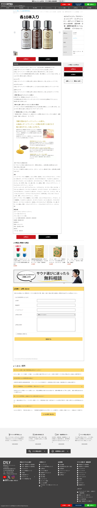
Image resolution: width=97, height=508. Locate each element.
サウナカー (81, 482)
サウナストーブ (82, 472)
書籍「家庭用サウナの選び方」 (86, 501)
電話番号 (17, 305)
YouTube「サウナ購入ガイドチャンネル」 (49, 485)
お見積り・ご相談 (66, 4)
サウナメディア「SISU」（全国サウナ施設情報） (87, 492)
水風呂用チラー (25, 474)
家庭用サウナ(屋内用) (84, 464)
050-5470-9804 (9, 472)
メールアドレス (19, 310)
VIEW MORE (15, 444)
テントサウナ (82, 470)
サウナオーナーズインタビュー (86, 497)
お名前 (16, 300)
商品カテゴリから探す (25, 462)
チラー (80, 480)
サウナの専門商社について (47, 466)
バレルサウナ (25, 468)
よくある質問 (44, 482)
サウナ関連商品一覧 (26, 478)
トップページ (44, 464)
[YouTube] (4, 477)
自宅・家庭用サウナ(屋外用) (28, 466)
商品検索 (21, 7)
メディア (79, 488)
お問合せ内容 (18, 324)
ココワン (75, 38)
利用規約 (19, 333)
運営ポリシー (63, 472)
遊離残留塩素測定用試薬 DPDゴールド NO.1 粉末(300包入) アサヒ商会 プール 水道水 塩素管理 (39, 261)
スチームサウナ (82, 476)
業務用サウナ (82, 484)
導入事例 (35, 7)
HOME (7, 7)
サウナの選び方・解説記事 (84, 462)
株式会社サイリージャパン (9, 465)
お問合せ (76, 7)
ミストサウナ (82, 474)
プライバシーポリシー (65, 470)
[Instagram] (13, 477)
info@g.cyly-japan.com (12, 473)
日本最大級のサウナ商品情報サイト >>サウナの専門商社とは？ (13, 5)
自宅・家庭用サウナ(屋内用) (28, 464)
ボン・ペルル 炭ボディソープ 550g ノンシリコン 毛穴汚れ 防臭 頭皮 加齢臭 (75, 261)
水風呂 (23, 472)
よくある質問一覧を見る (48, 414)
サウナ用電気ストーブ (27, 470)
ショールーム (48, 7)
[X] (9, 477)
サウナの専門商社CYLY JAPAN (14, 505)
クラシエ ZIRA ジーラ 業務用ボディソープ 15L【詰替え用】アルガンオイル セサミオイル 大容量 (57, 261)
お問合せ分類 (18, 314)
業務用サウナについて (46, 472)
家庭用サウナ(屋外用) (84, 466)
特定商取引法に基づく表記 (66, 466)
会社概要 (89, 7)
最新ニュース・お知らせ (84, 495)
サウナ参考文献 (82, 499)
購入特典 (43, 474)
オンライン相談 (62, 7)
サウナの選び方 (44, 470)
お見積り (48, 59)
